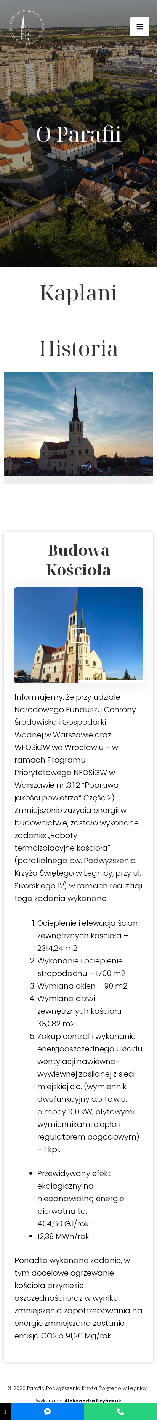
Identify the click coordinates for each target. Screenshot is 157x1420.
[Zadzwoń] (120, 1411)
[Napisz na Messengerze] (47, 1411)
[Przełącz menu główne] (139, 26)
